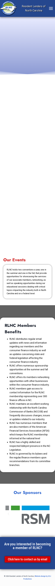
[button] (8, 513)
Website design (40, 576)
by (47, 576)
